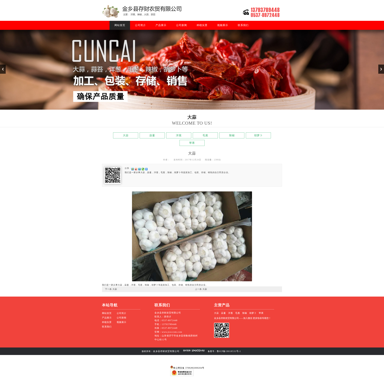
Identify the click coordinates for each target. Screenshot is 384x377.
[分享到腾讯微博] (139, 169)
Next (381, 69)
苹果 (192, 142)
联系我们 (243, 25)
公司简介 (140, 25)
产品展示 (161, 25)
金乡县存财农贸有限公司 (166, 351)
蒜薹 (152, 135)
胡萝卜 (258, 135)
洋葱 (179, 135)
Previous (3, 69)
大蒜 (126, 135)
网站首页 (119, 25)
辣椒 (232, 135)
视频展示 (222, 25)
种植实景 (202, 25)
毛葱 (205, 135)
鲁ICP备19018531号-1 (229, 351)
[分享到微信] (143, 169)
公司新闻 (181, 25)
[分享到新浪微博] (136, 169)
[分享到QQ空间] (132, 169)
